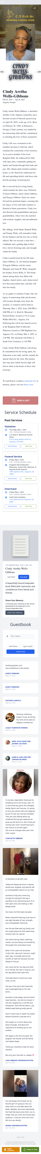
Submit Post (20, 652)
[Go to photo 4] (21, 873)
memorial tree (30, 380)
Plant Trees (28, 446)
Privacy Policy (14, 1144)
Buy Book (23, 577)
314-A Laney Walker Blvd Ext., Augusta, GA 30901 (20, 440)
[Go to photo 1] (17, 873)
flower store (28, 384)
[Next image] (36, 861)
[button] (20, 782)
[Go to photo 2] (19, 873)
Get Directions (12, 446)
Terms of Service (26, 1144)
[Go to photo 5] (23, 873)
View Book (11, 577)
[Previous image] (5, 861)
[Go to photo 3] (20, 873)
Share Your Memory (14, 613)
